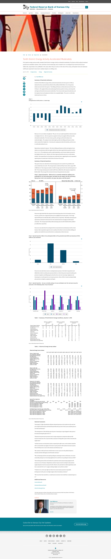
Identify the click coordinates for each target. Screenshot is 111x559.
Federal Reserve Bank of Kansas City (49, 7)
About (69, 1)
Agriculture (31, 13)
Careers (86, 1)
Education (54, 13)
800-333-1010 (55, 554)
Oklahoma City (41, 9)
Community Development (45, 13)
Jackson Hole (68, 13)
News (77, 1)
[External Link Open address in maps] (55, 548)
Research (25, 13)
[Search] (86, 7)
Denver (32, 9)
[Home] (26, 7)
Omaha (50, 9)
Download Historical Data (40, 485)
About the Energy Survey (40, 488)
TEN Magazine (60, 13)
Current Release (38, 482)
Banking (36, 13)
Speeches (73, 1)
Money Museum (81, 1)
